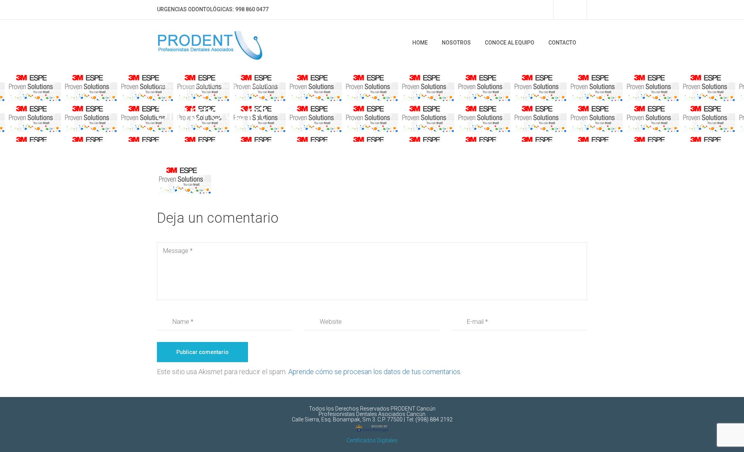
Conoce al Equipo (509, 43)
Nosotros (456, 43)
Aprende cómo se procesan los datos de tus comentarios (374, 372)
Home (420, 43)
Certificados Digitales (372, 440)
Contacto (562, 43)
